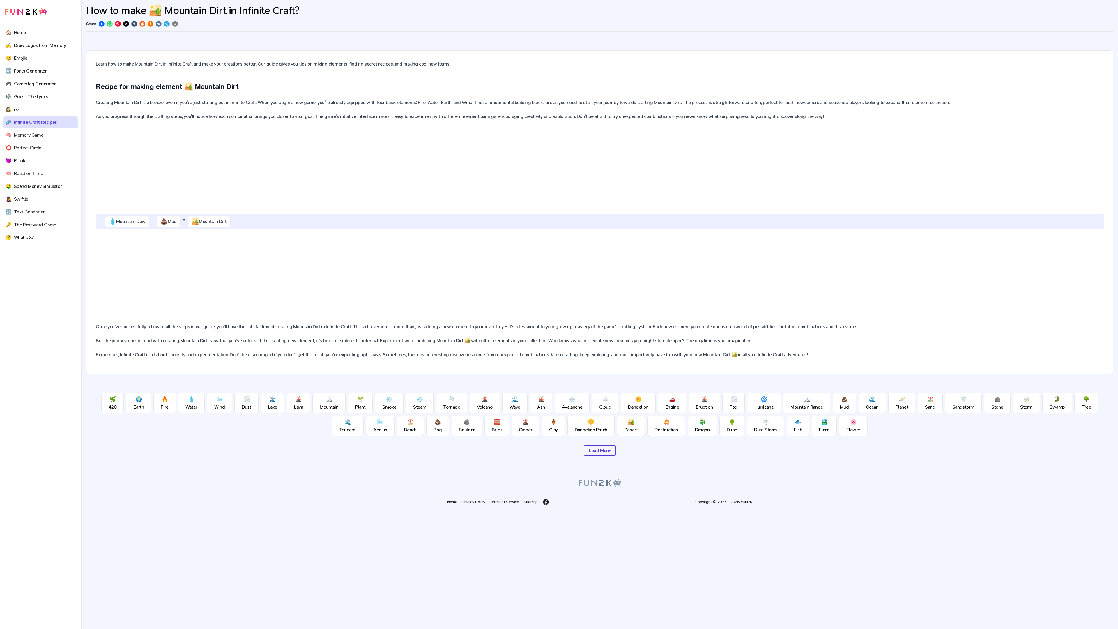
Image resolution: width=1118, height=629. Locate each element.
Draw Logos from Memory (36, 45)
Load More (599, 450)
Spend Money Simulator (34, 186)
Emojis (16, 58)
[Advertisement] (599, 167)
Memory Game (24, 135)
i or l (14, 109)
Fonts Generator (26, 71)
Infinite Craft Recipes (31, 122)
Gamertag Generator (31, 83)
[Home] (26, 12)
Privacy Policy (473, 501)
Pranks (16, 160)
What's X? (20, 237)
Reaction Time (24, 173)
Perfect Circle (23, 148)
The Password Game (31, 224)
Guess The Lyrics (27, 96)
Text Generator (25, 212)
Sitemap (530, 501)
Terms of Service (504, 501)
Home (16, 32)
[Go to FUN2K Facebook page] (545, 502)
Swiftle (17, 199)
